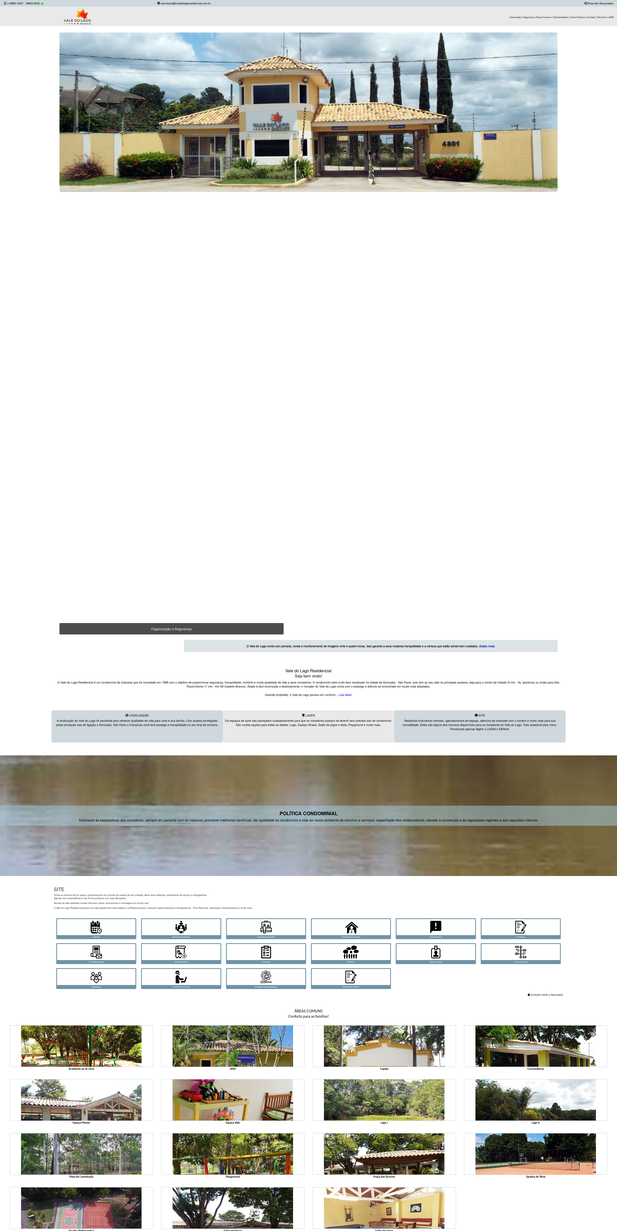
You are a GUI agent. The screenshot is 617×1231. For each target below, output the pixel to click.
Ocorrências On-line (181, 986)
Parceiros (602, 17)
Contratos (520, 936)
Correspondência (96, 961)
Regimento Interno (351, 986)
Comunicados (436, 936)
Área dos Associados (600, 3)
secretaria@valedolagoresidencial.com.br (186, 3)
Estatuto (350, 961)
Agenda (96, 936)
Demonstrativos (181, 961)
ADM (611, 17)
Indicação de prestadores (266, 986)
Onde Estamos (577, 17)
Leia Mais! (345, 695)
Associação (515, 17)
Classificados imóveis (350, 936)
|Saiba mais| (532, 646)
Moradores (96, 986)
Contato (591, 17)
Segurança (528, 17)
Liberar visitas (436, 961)
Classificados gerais (266, 936)
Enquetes (266, 961)
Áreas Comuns (543, 17)
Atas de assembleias (181, 936)
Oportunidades (560, 17)
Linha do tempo (521, 961)
